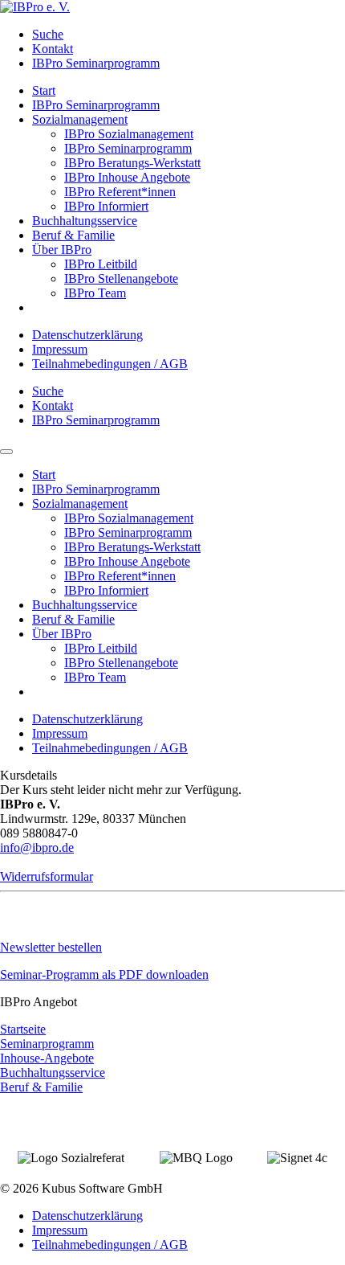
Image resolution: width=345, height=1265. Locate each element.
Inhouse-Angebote (47, 1058)
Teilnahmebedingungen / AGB (110, 363)
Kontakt (52, 48)
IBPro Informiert (106, 206)
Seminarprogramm (47, 1043)
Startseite (23, 1029)
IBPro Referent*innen (120, 192)
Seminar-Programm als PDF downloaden (104, 974)
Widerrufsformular (46, 876)
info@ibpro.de (37, 847)
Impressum (59, 349)
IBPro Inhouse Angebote (127, 177)
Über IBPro (61, 249)
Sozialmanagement (80, 119)
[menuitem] (188, 34)
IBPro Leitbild (100, 264)
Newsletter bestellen (51, 947)
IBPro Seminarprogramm (96, 63)
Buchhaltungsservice (84, 220)
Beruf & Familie (73, 235)
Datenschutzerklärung (87, 335)
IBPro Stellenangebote (121, 278)
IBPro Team (95, 293)
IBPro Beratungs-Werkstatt (132, 163)
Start (43, 90)
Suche (47, 34)
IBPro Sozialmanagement (128, 134)
